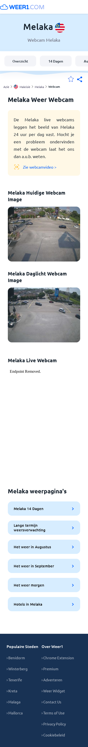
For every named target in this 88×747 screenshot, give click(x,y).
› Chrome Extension (58, 657)
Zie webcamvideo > (39, 166)
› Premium (50, 668)
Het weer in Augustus (32, 546)
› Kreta (12, 690)
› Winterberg (17, 668)
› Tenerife (14, 679)
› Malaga (14, 701)
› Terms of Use (53, 712)
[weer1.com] (22, 7)
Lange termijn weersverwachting (29, 527)
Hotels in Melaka (28, 604)
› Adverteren (52, 679)
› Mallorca (15, 712)
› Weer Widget (53, 690)
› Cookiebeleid (53, 735)
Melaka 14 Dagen (29, 508)
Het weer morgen (29, 585)
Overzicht (20, 61)
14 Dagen (55, 61)
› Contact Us (51, 701)
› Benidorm (16, 657)
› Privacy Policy (54, 724)
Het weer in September (34, 565)
